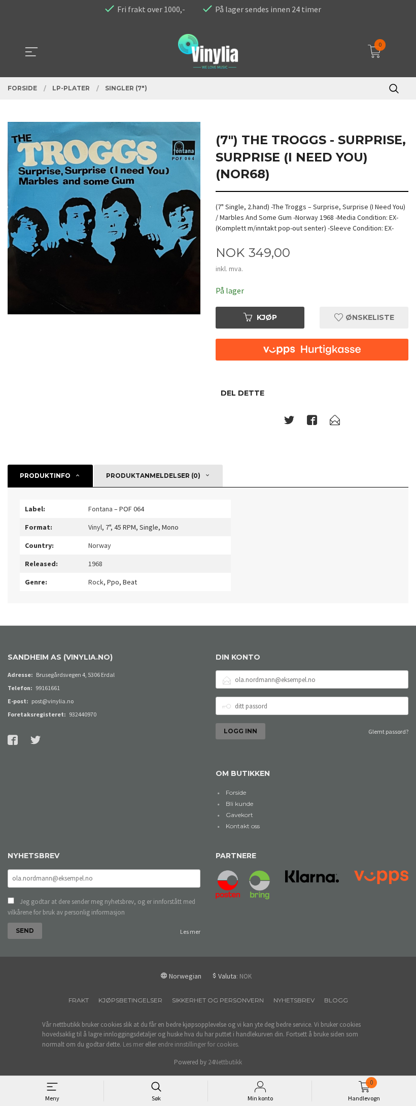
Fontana (100, 508)
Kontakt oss (243, 826)
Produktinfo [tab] (45, 475)
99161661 (48, 688)
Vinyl (95, 527)
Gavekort (239, 815)
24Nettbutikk (225, 1062)
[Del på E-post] (335, 422)
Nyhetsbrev (294, 1000)
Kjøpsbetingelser (130, 1000)
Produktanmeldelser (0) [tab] (153, 475)
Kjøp (267, 317)
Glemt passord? (388, 731)
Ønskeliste (368, 317)
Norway (99, 545)
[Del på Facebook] (312, 422)
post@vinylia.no (52, 701)
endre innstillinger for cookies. (198, 1044)
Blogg (336, 1000)
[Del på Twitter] (289, 422)
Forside (236, 792)
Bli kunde (239, 803)
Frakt (78, 1000)
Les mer (190, 931)
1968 (95, 563)
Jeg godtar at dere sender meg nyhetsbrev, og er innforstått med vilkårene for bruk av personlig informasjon (101, 907)
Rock (95, 582)
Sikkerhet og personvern (218, 1000)
